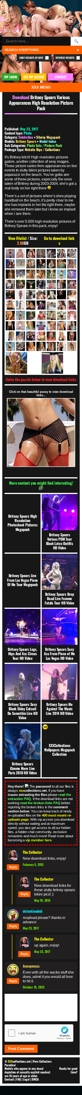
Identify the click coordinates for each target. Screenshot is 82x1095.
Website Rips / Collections (42, 149)
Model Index (47, 141)
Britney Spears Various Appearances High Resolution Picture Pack (41, 103)
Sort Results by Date (31, 57)
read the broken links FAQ (40, 803)
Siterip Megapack (48, 137)
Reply (13, 867)
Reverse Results (65, 57)
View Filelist (17, 238)
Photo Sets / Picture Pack (44, 145)
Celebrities (25, 137)
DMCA (35, 1079)
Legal (26, 1079)
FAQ (18, 1079)
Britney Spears (26, 141)
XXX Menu (41, 87)
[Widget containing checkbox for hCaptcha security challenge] (39, 1033)
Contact (9, 1079)
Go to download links (59, 240)
